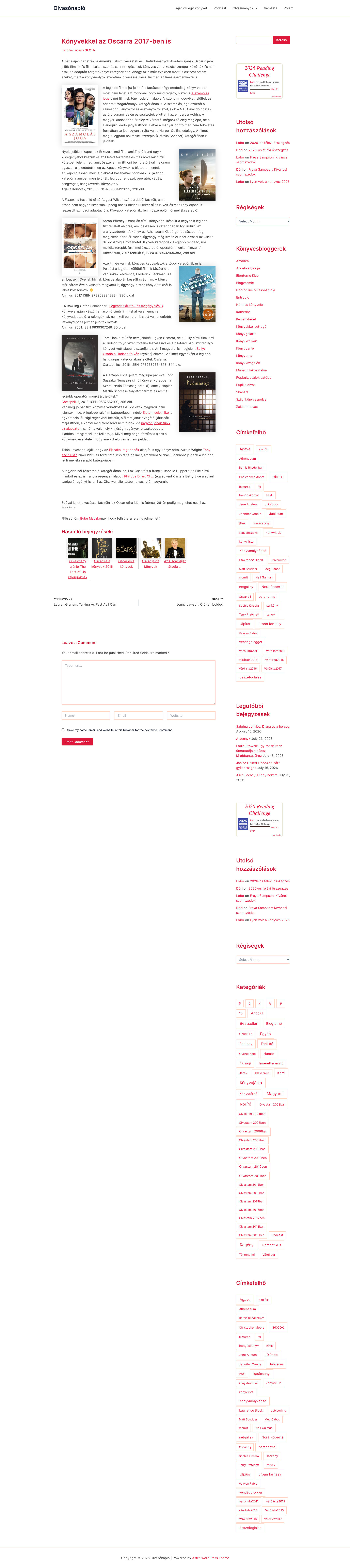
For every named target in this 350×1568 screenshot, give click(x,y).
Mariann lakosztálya (251, 370)
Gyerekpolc (247, 1054)
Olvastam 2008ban (252, 1149)
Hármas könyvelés (250, 305)
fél (259, 486)
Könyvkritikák (246, 341)
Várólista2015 (274, 660)
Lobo (252, 81)
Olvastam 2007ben (252, 1140)
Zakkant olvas (247, 407)
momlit (243, 577)
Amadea (242, 261)
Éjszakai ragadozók (124, 450)
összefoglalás (250, 677)
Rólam (288, 8)
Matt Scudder (248, 569)
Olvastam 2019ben (251, 1235)
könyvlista (246, 541)
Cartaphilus (70, 402)
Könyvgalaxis (246, 334)
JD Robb (271, 504)
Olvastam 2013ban (251, 1193)
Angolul (257, 1013)
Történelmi (247, 1255)
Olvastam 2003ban (272, 1104)
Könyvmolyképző (252, 551)
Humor (269, 1054)
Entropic (242, 297)
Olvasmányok (243, 8)
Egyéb (265, 1034)
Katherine (243, 312)
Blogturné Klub (247, 275)
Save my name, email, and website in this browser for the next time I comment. (120, 730)
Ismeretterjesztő (271, 1063)
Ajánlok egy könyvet (191, 8)
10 (241, 1013)
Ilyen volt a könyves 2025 (270, 182)
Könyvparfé (245, 348)
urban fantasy (269, 624)
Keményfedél (246, 319)
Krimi (281, 1073)
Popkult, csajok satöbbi (254, 377)
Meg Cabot (272, 569)
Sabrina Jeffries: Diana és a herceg (263, 726)
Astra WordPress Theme (210, 1558)
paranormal (267, 596)
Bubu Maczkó (90, 518)
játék (242, 523)
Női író (245, 1104)
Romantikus (271, 1245)
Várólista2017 (273, 668)
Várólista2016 (248, 668)
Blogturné (274, 1023)
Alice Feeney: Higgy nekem (256, 775)
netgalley (246, 587)
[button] (255, 8)
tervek (271, 614)
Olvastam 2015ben (251, 1201)
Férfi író (267, 1044)
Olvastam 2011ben (253, 1176)
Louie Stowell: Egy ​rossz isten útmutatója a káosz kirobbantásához (259, 751)
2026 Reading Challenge (259, 71)
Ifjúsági (245, 1063)
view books (276, 96)
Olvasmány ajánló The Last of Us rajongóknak (77, 569)
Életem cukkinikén (157, 412)
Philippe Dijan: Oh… (139, 476)
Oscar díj (245, 596)
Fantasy (245, 1044)
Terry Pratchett (249, 614)
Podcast (220, 8)
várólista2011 (248, 651)
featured (244, 486)
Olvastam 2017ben (252, 1218)
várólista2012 (275, 651)
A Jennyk (243, 739)
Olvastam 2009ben (253, 1158)
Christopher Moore (251, 477)
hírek (269, 495)
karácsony (261, 523)
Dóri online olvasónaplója (255, 290)
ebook (278, 476)
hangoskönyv (249, 495)
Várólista (270, 8)
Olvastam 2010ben (253, 1166)
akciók (263, 449)
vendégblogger (250, 642)
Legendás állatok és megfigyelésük (136, 306)
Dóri (239, 150)
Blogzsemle (245, 283)
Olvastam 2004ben (252, 1114)
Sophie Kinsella (249, 605)
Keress (281, 40)
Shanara (242, 392)
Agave (245, 449)
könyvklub (273, 533)
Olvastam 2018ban (251, 1226)
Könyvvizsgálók (248, 363)
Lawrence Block (251, 560)
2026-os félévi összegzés (270, 143)
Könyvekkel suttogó (251, 326)
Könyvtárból (248, 1094)
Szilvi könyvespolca (251, 399)
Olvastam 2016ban (251, 1209)
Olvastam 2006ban (253, 1131)
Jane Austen (248, 504)
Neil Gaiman (264, 577)
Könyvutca (244, 356)
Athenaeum (247, 458)
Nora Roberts (272, 587)
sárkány (272, 605)
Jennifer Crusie (250, 514)
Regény (247, 1245)
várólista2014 (248, 660)
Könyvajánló (251, 1082)
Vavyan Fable (248, 633)
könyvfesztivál (248, 532)
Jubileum (276, 514)
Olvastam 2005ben (252, 1123)
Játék (243, 1073)
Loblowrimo (278, 560)
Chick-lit (245, 1034)
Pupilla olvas (245, 385)
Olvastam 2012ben (251, 1184)
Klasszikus (262, 1073)
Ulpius (245, 624)
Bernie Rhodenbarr (251, 467)
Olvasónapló (69, 8)
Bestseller (248, 1023)
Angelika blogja (248, 268)
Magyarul (275, 1093)
